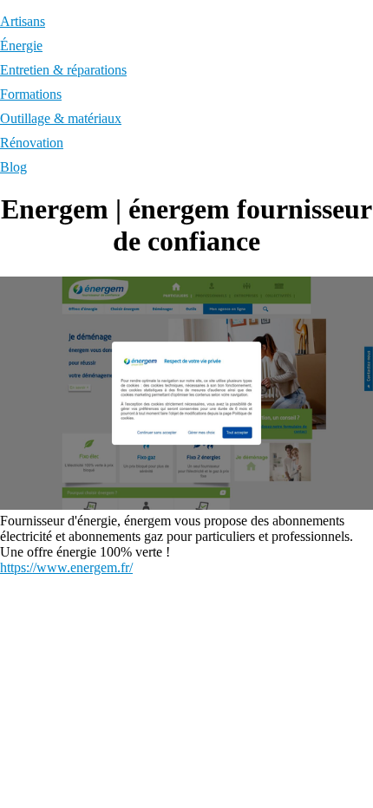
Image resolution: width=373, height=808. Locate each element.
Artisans (22, 21)
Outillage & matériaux (60, 118)
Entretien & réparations (63, 69)
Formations (31, 94)
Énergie (21, 45)
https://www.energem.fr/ (66, 567)
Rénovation (31, 142)
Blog (13, 167)
